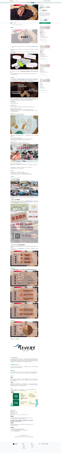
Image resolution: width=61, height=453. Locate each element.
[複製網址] (49, 20)
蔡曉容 (41, 5)
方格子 (16, 103)
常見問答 (28, 435)
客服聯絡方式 (20, 24)
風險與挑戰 (14, 24)
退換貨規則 (17, 24)
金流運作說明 (24, 448)
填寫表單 (29, 436)
